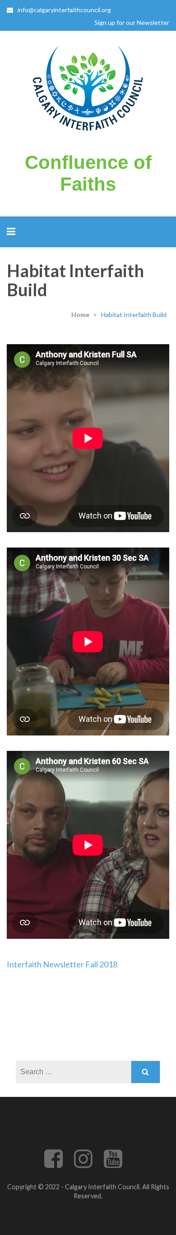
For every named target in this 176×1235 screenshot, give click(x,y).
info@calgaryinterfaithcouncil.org (64, 10)
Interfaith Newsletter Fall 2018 (62, 964)
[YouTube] (113, 1164)
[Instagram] (83, 1164)
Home (80, 314)
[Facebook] (53, 1164)
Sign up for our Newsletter (131, 22)
